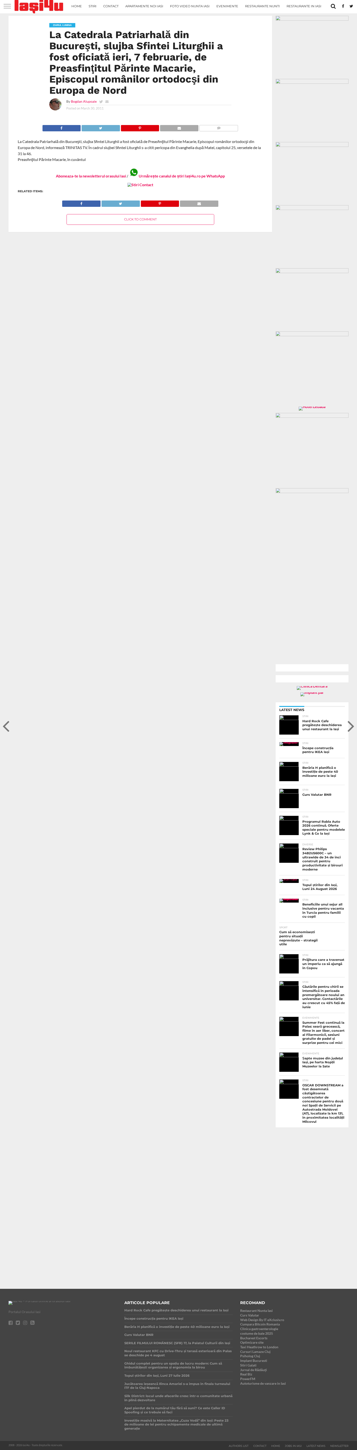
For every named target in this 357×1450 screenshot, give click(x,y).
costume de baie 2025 (256, 1333)
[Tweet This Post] (100, 127)
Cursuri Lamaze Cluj (255, 1351)
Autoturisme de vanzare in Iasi (263, 1383)
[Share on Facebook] (61, 127)
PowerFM (247, 1379)
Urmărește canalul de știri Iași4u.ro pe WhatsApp (182, 176)
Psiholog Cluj (250, 1356)
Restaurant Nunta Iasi (256, 1310)
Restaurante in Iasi (304, 6)
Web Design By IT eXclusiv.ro (262, 1320)
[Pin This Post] (140, 127)
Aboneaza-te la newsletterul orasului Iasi (91, 176)
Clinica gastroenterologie (259, 1329)
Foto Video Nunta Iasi (190, 6)
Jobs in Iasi (293, 1446)
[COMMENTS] (218, 127)
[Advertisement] (312, 1204)
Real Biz (246, 1374)
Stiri (92, 6)
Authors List (238, 1446)
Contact (111, 6)
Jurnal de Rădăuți (253, 1370)
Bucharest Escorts (253, 1338)
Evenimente (227, 6)
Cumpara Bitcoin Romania (260, 1324)
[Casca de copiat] (312, 82)
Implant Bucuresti (253, 1360)
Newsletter (339, 1446)
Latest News (315, 1446)
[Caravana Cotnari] (140, 184)
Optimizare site (252, 1342)
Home (76, 6)
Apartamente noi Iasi (144, 6)
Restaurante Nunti (262, 6)
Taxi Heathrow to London (259, 1347)
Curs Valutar (249, 1315)
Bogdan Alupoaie (84, 101)
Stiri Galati (248, 1365)
